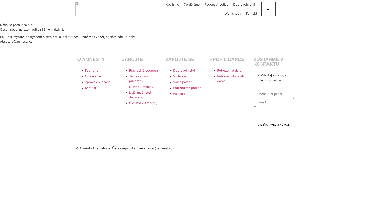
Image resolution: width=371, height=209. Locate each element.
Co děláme (192, 4)
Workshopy (233, 13)
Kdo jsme (172, 4)
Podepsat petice (216, 4)
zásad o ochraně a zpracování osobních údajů (271, 115)
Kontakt (251, 13)
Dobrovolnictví (244, 4)
